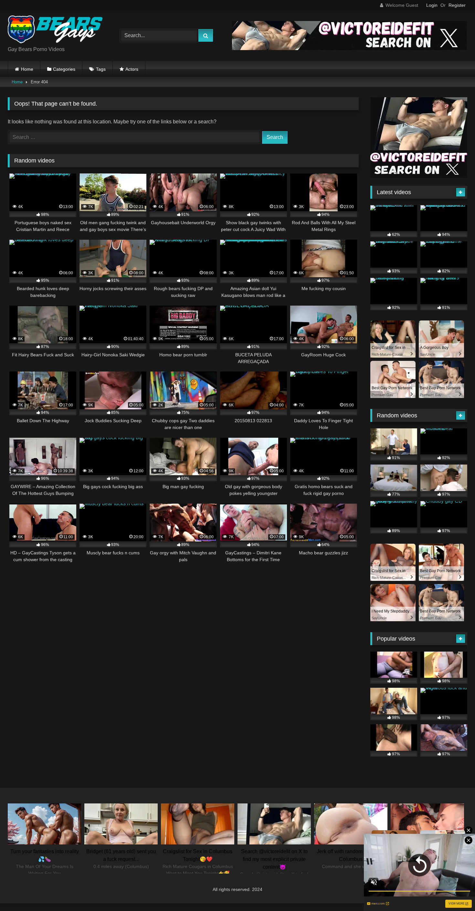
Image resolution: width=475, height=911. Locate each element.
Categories (64, 69)
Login (432, 5)
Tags (101, 69)
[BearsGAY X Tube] (56, 31)
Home (27, 69)
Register (457, 5)
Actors (131, 69)
